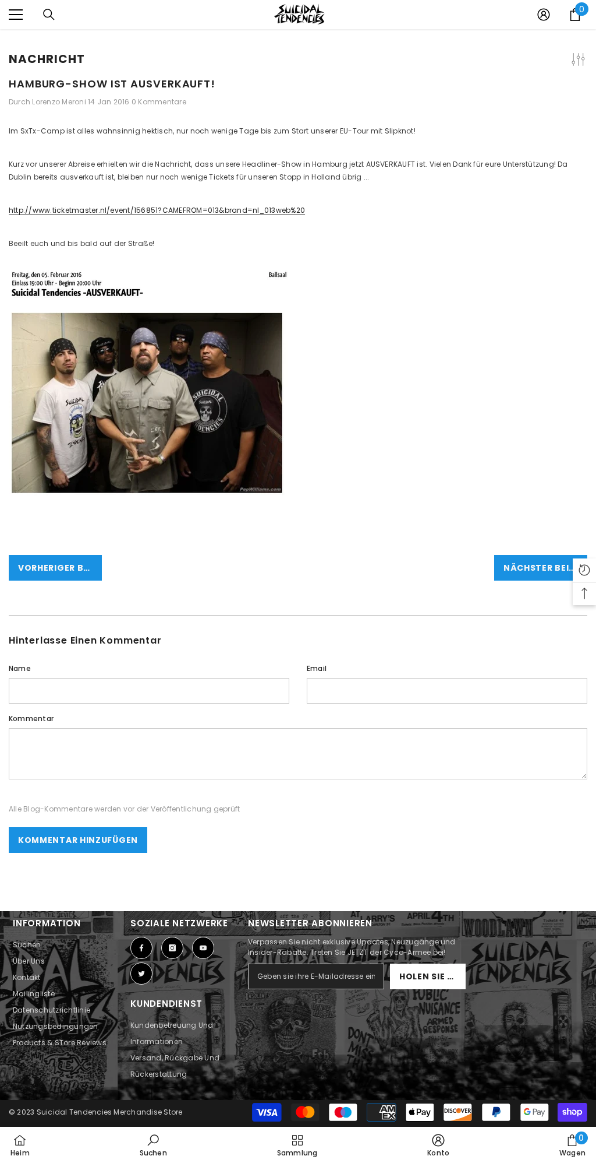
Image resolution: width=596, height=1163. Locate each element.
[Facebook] (141, 948)
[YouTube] (203, 948)
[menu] (16, 15)
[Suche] (49, 15)
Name (20, 668)
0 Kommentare (159, 102)
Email (317, 668)
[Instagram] (172, 948)
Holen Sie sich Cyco (432, 976)
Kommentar (31, 718)
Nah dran (585, 29)
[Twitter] (141, 973)
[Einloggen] (543, 14)
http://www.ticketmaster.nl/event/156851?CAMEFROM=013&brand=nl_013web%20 (157, 210)
